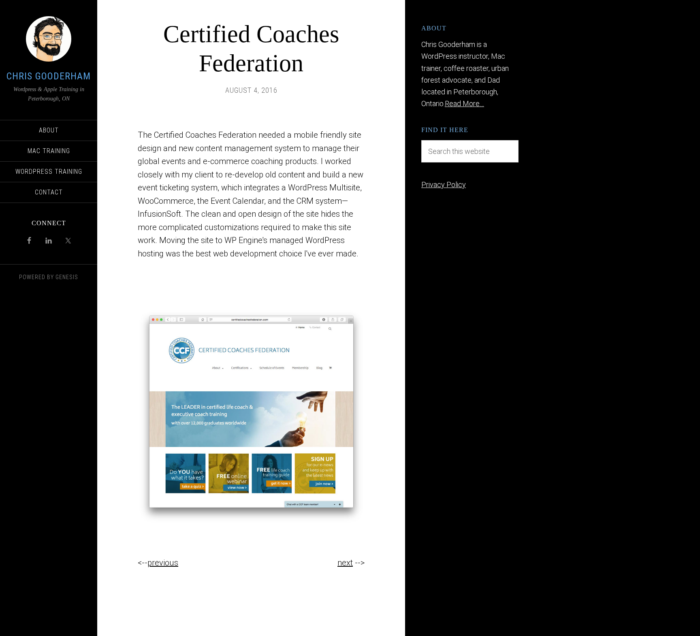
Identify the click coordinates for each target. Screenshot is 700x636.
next (345, 563)
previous (162, 563)
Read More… (464, 103)
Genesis (66, 277)
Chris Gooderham (48, 76)
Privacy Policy (443, 184)
